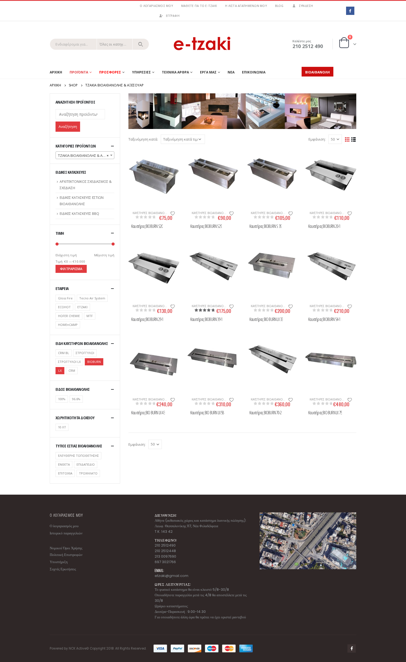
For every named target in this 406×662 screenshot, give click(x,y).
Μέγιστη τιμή (104, 255)
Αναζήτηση (68, 126)
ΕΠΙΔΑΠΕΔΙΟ (86, 464)
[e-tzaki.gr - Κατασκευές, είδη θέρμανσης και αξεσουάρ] (203, 44)
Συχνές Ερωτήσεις (63, 569)
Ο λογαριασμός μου (156, 6)
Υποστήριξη (59, 562)
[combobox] (85, 155)
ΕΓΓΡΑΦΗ (173, 16)
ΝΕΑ (231, 72)
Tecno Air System (92, 298)
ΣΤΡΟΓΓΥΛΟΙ (85, 353)
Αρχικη (56, 72)
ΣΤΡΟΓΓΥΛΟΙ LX (69, 362)
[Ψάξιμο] (141, 44)
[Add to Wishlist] (172, 213)
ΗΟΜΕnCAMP (68, 325)
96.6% (76, 399)
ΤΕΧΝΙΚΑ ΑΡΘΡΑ (175, 72)
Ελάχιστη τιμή (66, 255)
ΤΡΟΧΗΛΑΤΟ (88, 473)
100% (61, 399)
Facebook (351, 648)
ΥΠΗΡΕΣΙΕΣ (141, 72)
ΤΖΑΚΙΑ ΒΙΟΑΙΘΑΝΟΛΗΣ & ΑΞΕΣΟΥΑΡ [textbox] (86, 155)
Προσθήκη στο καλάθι (135, 158)
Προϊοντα (79, 72)
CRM (71, 370)
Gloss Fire (65, 298)
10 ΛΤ (62, 427)
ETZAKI (82, 307)
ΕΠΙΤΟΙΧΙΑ (65, 473)
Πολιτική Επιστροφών (66, 554)
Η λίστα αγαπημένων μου (246, 6)
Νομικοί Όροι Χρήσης (66, 548)
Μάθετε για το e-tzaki (199, 6)
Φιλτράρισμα (71, 269)
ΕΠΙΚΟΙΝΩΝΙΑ (253, 72)
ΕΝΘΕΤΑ (64, 464)
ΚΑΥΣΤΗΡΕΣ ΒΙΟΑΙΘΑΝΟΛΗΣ (151, 213)
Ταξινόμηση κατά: (143, 139)
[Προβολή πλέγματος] (347, 139)
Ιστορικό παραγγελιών (66, 533)
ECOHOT (64, 307)
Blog (279, 6)
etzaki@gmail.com (171, 575)
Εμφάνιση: (317, 139)
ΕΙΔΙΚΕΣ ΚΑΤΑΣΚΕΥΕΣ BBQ (79, 213)
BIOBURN (94, 362)
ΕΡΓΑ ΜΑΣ (208, 72)
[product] (153, 174)
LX (60, 370)
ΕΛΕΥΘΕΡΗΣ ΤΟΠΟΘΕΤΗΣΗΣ (78, 455)
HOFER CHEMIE (69, 316)
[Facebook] (350, 11)
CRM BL (63, 353)
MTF (89, 316)
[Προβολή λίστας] (353, 139)
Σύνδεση (306, 6)
